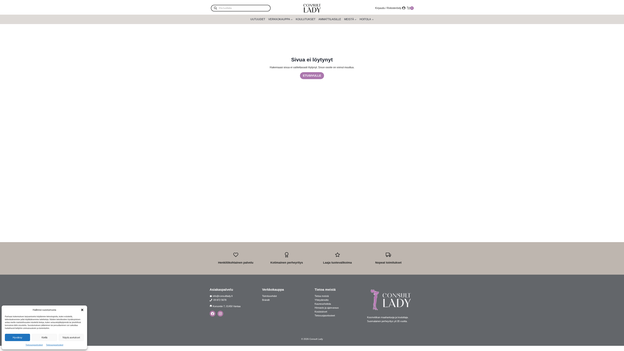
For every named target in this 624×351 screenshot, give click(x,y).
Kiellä (44, 337)
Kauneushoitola (323, 303)
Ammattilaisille (329, 19)
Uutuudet (257, 19)
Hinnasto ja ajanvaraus (327, 307)
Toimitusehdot (269, 296)
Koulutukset (305, 19)
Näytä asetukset (71, 337)
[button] (82, 310)
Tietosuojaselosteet (34, 345)
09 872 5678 (219, 300)
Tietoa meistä (322, 296)
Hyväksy (17, 337)
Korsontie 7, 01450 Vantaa (226, 306)
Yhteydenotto (322, 300)
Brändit (266, 300)
